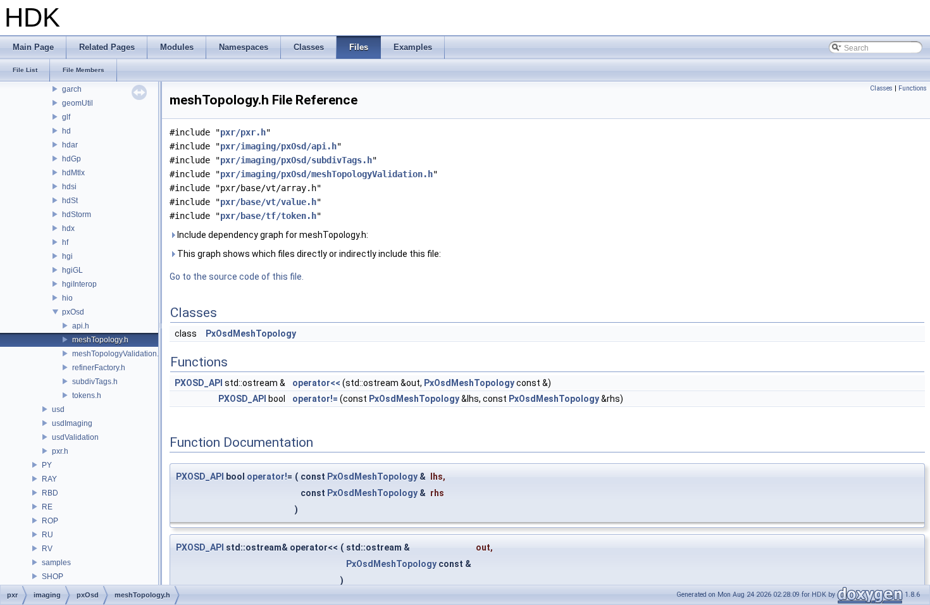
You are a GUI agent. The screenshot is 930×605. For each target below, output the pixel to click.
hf (65, 242)
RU (47, 534)
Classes (881, 88)
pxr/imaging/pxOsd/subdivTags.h (296, 160)
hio (67, 298)
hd (66, 131)
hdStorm (76, 214)
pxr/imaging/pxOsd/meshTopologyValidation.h (326, 174)
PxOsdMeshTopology (251, 333)
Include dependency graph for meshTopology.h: (271, 235)
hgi (67, 256)
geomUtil (77, 103)
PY (47, 465)
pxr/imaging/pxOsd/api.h (278, 146)
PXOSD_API (199, 383)
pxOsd (73, 312)
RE (47, 506)
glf (66, 117)
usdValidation (75, 437)
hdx (68, 228)
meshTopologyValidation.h (117, 353)
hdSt (70, 200)
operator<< (316, 383)
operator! (267, 476)
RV (47, 548)
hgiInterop (79, 284)
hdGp (71, 158)
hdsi (69, 186)
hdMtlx (73, 172)
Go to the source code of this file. (237, 276)
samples (56, 562)
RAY (49, 479)
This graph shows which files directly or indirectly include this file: (308, 254)
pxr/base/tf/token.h (268, 216)
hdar (70, 144)
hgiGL (72, 270)
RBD (50, 493)
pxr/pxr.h (243, 132)
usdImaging (72, 423)
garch (72, 89)
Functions (912, 88)
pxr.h (60, 451)
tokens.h (86, 395)
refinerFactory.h (98, 367)
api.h (80, 325)
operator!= (315, 399)
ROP (50, 520)
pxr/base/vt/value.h (268, 202)
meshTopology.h (100, 339)
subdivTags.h (95, 381)
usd (58, 409)
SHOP (52, 576)
